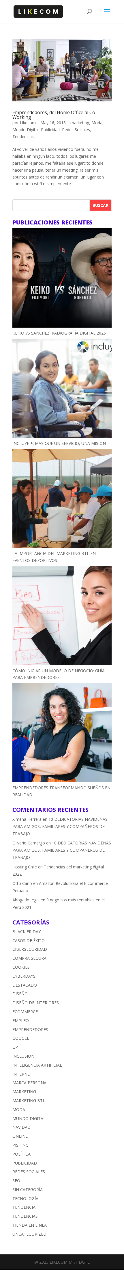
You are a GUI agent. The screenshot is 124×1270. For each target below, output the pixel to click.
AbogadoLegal (26, 900)
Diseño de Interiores (35, 1002)
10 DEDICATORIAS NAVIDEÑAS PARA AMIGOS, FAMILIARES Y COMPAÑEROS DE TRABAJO (60, 826)
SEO (16, 1180)
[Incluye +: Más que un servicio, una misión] (62, 389)
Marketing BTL (28, 1100)
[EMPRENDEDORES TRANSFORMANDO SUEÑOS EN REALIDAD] (62, 733)
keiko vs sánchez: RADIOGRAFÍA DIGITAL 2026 (59, 333)
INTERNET (22, 1074)
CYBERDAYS (23, 976)
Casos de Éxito (28, 940)
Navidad (21, 1127)
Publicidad (50, 129)
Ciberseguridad (29, 949)
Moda (96, 122)
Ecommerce (25, 1011)
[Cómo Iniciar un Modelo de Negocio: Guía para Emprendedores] (62, 616)
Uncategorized (29, 1234)
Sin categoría (27, 1189)
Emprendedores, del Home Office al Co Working (53, 114)
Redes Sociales (76, 129)
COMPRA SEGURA (29, 958)
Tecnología (25, 1198)
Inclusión (23, 1056)
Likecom (28, 122)
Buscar (100, 205)
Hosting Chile (24, 867)
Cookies (21, 967)
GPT (16, 1047)
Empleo (20, 1020)
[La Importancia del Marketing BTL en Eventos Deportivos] (62, 499)
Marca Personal (30, 1082)
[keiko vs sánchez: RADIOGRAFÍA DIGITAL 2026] (62, 279)
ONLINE (20, 1136)
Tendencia (23, 1207)
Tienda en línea (29, 1225)
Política (21, 1154)
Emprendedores (30, 1029)
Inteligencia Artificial (37, 1065)
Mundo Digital (25, 129)
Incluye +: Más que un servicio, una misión (59, 443)
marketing (79, 122)
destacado (24, 985)
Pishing (20, 1145)
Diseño (20, 993)
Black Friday (26, 931)
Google (20, 1038)
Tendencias (23, 136)
